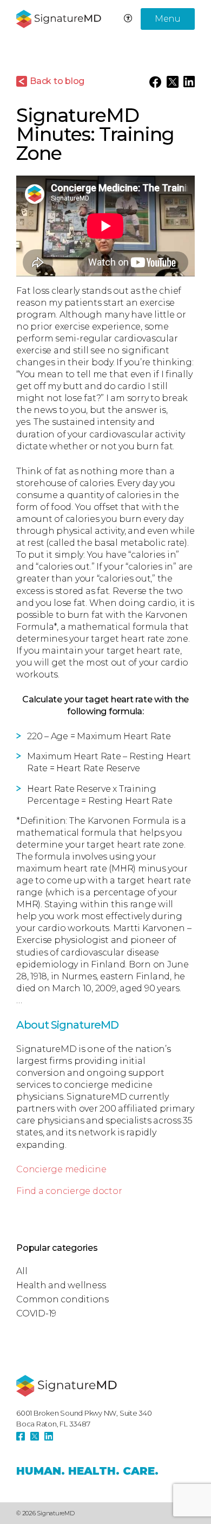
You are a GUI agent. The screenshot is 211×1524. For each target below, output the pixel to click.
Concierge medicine (61, 1169)
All (21, 1271)
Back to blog (57, 81)
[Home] (66, 1386)
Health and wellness (61, 1285)
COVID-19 (36, 1313)
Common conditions (62, 1299)
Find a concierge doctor (69, 1191)
